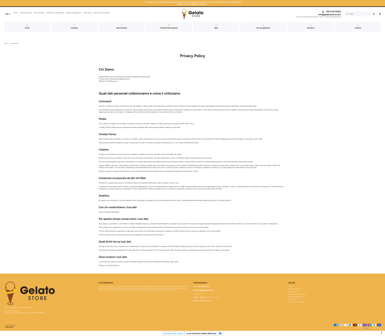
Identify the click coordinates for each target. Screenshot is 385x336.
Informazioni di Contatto (296, 302)
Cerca (290, 286)
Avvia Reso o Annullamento (297, 294)
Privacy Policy (292, 299)
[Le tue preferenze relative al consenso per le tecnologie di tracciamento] (381, 332)
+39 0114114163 (333, 11)
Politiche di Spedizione (295, 297)
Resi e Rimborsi (293, 291)
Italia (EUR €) (9, 327)
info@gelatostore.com (329, 14)
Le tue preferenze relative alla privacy (201, 333)
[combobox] (8, 14)
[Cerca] (346, 13)
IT (9, 14)
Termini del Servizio (294, 289)
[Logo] (192, 14)
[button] (380, 14)
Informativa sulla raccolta (173, 333)
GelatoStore (366, 328)
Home (5, 43)
